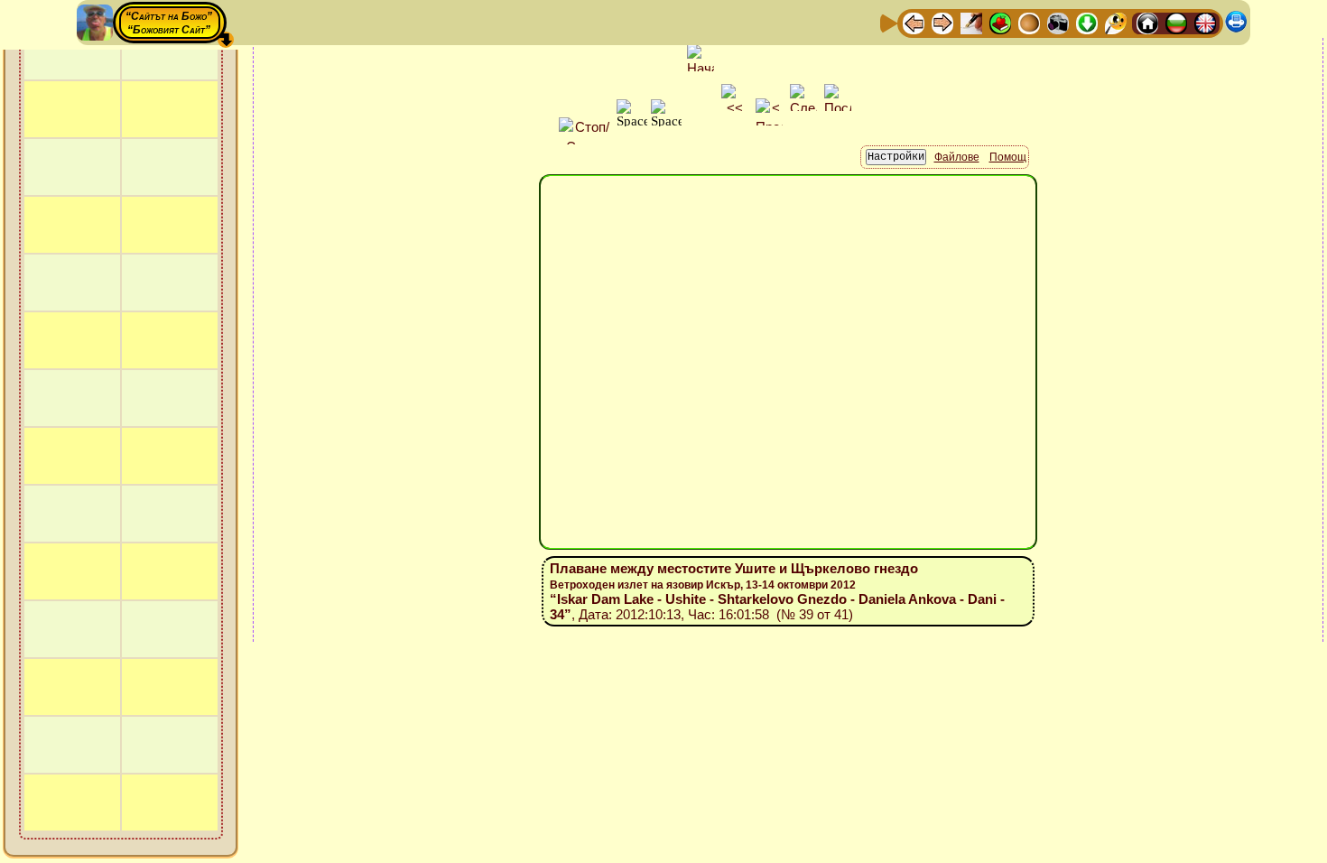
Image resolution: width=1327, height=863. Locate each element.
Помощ (1007, 157)
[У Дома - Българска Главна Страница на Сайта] (1176, 22)
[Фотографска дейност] (1058, 22)
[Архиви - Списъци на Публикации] (971, 22)
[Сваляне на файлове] (1087, 22)
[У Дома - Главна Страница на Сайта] (1147, 22)
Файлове (956, 157)
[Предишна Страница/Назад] (913, 22)
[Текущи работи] (1029, 22)
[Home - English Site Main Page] (1205, 22)
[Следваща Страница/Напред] (942, 22)
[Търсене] (1116, 22)
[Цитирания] (1000, 22)
